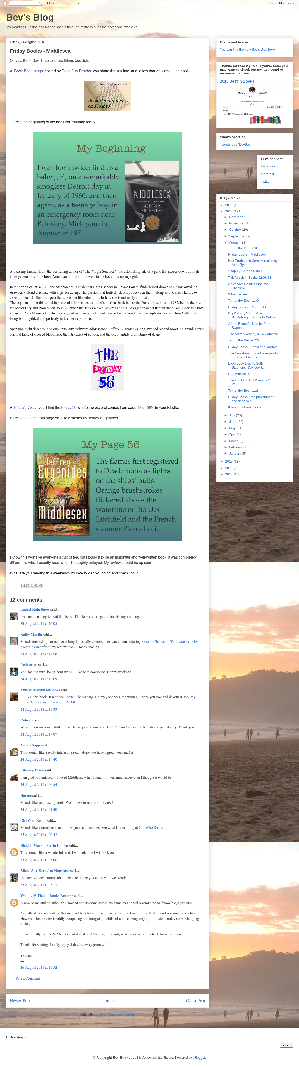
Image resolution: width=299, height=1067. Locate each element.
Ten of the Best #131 (243, 248)
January (235, 453)
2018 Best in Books (237, 81)
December (237, 217)
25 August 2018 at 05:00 (38, 859)
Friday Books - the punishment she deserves (251, 399)
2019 (229, 205)
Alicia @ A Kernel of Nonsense (44, 870)
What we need (238, 294)
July (232, 415)
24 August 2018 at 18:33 (38, 709)
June (233, 422)
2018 (229, 211)
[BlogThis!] (27, 585)
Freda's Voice (25, 407)
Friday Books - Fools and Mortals (252, 347)
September (237, 236)
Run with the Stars (241, 374)
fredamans (28, 664)
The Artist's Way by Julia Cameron (253, 334)
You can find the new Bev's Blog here (247, 49)
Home (108, 1000)
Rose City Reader (76, 70)
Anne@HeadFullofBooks (40, 689)
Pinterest (267, 174)
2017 (229, 461)
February (236, 447)
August (234, 242)
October (235, 229)
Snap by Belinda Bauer (245, 271)
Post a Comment (28, 978)
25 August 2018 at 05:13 (38, 884)
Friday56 (68, 407)
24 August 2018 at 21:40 (38, 809)
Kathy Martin (31, 634)
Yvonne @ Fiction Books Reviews (46, 895)
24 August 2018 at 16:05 (38, 623)
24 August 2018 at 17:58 (38, 653)
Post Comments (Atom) (117, 1014)
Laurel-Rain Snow (35, 609)
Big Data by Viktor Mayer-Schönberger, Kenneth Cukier (251, 315)
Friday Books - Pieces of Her (249, 307)
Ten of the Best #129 (243, 340)
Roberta (26, 720)
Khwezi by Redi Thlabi (244, 407)
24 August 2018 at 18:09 (38, 678)
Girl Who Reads (33, 820)
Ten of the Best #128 (243, 390)
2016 (229, 468)
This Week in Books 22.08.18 (249, 277)
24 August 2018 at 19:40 (38, 759)
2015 (229, 474)
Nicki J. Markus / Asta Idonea (44, 845)
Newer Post (20, 1000)
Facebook (268, 166)
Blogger (199, 1057)
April (233, 434)
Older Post (195, 1000)
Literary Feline (32, 770)
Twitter (266, 181)
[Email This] (23, 585)
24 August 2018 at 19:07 (38, 734)
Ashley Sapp (30, 745)
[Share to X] (32, 585)
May (232, 428)
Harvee (26, 795)
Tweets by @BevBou (235, 144)
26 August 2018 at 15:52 (38, 967)
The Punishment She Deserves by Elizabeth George (253, 355)
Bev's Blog (30, 17)
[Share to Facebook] (36, 585)
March (234, 441)
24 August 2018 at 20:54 (38, 784)
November (237, 223)
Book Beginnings (28, 70)
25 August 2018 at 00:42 (38, 834)
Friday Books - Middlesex (247, 254)
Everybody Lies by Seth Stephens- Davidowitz (246, 365)
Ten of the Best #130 (243, 300)
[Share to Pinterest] (41, 585)
